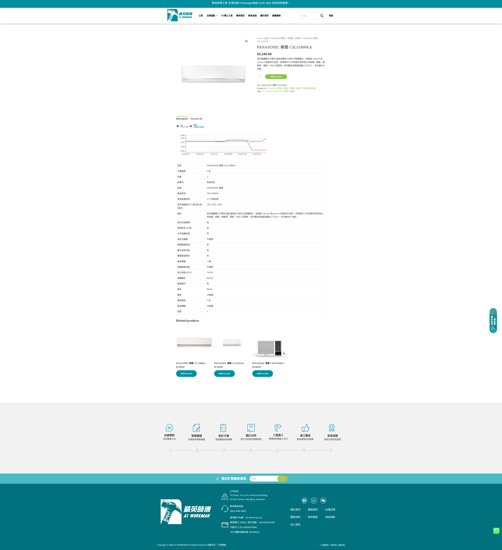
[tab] (182, 119)
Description (182, 118)
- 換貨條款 (329, 517)
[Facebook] (304, 500)
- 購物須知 (294, 517)
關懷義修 (276, 16)
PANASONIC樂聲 (277, 38)
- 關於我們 (294, 509)
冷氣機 (290, 38)
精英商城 (252, 16)
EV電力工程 (227, 16)
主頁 (201, 16)
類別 (314, 88)
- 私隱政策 (329, 509)
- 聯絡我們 (312, 509)
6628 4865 (265, 3)
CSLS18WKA (267, 91)
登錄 (331, 16)
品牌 (266, 38)
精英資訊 (240, 16)
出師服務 (211, 16)
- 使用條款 (312, 517)
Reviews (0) (196, 118)
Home (260, 38)
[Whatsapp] (314, 500)
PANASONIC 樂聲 (280, 91)
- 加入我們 (294, 524)
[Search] (322, 16)
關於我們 (264, 16)
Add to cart (276, 76)
